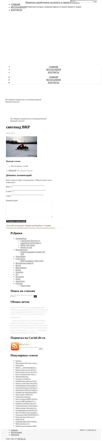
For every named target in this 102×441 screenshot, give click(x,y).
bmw (16, 323)
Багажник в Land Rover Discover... (26, 403)
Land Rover (32, 330)
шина (12, 327)
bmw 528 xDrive (19, 327)
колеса (29, 307)
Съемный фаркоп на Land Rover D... (27, 410)
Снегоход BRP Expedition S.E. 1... (26, 401)
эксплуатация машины (17, 312)
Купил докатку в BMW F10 (24, 394)
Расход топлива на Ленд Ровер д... (26, 374)
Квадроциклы (21, 250)
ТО (17, 274)
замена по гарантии (41, 327)
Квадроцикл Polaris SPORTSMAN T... (27, 415)
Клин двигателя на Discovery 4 (25, 417)
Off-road (19, 283)
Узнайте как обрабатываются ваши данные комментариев (30, 228)
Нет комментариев (24, 170)
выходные (14, 317)
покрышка (14, 307)
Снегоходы (20, 259)
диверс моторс (43, 325)
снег (47, 309)
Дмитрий (12, 170)
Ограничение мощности (23, 397)
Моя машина (21, 268)
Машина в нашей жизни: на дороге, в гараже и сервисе (53, 2)
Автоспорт (20, 281)
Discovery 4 (33, 309)
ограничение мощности (33, 323)
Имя (8, 187)
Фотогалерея (18, 7)
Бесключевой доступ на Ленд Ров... (27, 372)
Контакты (16, 9)
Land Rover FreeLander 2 (31, 243)
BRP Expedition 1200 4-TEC (32, 261)
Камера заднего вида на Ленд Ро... (26, 370)
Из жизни (20, 277)
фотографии (22, 330)
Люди (18, 279)
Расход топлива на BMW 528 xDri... (27, 399)
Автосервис (21, 256)
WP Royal (21, 439)
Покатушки (25, 286)
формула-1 (42, 309)
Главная (15, 4)
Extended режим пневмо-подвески (26, 381)
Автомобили (21, 238)
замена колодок (30, 327)
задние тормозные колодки (24, 325)
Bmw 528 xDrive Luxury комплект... (27, 412)
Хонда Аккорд (42, 330)
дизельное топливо (22, 309)
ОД (36, 312)
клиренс (13, 330)
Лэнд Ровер (32, 332)
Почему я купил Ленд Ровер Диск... (27, 383)
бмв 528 (29, 312)
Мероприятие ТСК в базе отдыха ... (27, 363)
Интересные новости (24, 263)
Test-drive (19, 272)
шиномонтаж (22, 332)
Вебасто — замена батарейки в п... (26, 367)
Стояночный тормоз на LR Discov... (27, 388)
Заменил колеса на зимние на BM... (26, 426)
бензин (34, 320)
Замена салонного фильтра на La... (26, 408)
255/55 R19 (21, 323)
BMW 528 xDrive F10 (22, 424)
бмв (25, 312)
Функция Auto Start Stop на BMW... (27, 392)
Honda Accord (26, 247)
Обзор (18, 270)
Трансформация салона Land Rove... (27, 385)
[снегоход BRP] (21, 156)
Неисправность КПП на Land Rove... (27, 390)
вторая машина (36, 307)
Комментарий (12, 200)
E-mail (9, 191)
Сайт (8, 196)
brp (34, 312)
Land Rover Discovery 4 (30, 241)
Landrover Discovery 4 (36, 314)
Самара (34, 325)
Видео (18, 265)
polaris (40, 312)
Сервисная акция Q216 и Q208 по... (27, 421)
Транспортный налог (22, 376)
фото (18, 307)
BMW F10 (24, 307)
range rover (24, 320)
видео (19, 317)
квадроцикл (14, 332)
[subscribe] (24, 344)
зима (30, 320)
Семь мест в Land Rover (23, 379)
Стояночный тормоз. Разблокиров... (27, 406)
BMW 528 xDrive (28, 245)
